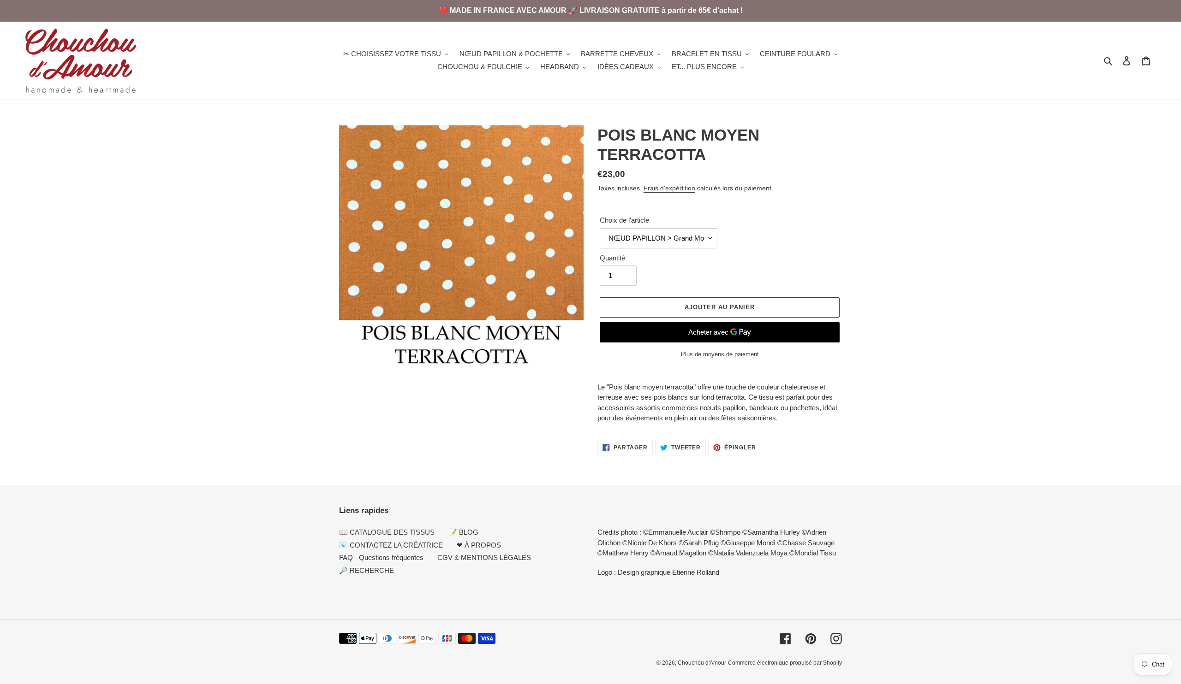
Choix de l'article (624, 220)
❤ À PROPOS (479, 545)
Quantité (612, 258)
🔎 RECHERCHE (366, 570)
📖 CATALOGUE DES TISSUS (387, 532)
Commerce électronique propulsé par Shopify (785, 663)
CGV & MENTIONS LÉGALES (484, 557)
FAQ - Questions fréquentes (381, 557)
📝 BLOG (463, 532)
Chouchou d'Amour (702, 663)
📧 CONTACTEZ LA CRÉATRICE (391, 545)
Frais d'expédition (669, 188)
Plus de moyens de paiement (720, 354)
